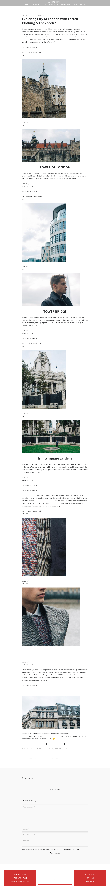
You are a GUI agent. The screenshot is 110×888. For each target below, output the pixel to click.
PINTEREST (69, 744)
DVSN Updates (41, 749)
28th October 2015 (28, 15)
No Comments (43, 15)
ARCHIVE (90, 881)
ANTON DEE (55, 2)
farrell (55, 652)
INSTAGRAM (41, 744)
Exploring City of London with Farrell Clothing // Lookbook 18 (50, 21)
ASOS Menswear (49, 736)
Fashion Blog (50, 749)
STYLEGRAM (55, 691)
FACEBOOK (60, 744)
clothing (55, 656)
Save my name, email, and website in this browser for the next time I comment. (50, 849)
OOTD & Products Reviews (63, 749)
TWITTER (50, 744)
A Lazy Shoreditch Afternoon (44, 501)
